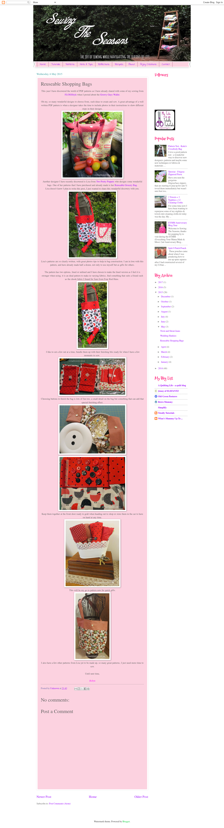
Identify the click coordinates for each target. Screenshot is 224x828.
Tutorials (55, 64)
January (165, 361)
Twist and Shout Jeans (170, 330)
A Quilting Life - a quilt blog (172, 385)
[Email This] (75, 688)
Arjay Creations (148, 64)
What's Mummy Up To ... (170, 418)
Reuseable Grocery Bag (126, 185)
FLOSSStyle (71, 94)
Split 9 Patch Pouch (177, 248)
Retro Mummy (165, 402)
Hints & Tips (86, 64)
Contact (166, 64)
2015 (160, 292)
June (163, 321)
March (164, 351)
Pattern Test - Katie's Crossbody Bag (177, 147)
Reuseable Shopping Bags (172, 340)
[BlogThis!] (79, 688)
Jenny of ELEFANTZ (168, 391)
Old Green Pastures (167, 396)
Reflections (103, 64)
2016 (160, 287)
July (163, 316)
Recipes (119, 64)
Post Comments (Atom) (60, 803)
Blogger (126, 821)
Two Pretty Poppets (105, 181)
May (163, 326)
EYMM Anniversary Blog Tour (177, 224)
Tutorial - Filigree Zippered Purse (176, 173)
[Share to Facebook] (85, 688)
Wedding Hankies (168, 335)
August (164, 311)
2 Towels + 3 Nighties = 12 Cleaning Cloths (175, 199)
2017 (160, 282)
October (165, 301)
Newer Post (44, 797)
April (163, 346)
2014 (160, 368)
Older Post (141, 797)
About (132, 64)
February (165, 356)
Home (43, 64)
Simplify (162, 407)
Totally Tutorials (166, 413)
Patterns (69, 64)
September (166, 306)
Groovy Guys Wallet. (110, 94)
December (166, 296)
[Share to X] (82, 688)
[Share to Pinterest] (88, 688)
